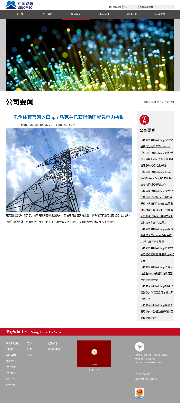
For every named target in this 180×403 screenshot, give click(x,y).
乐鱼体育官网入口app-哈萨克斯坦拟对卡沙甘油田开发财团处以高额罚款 (156, 311)
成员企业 (11, 361)
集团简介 (11, 349)
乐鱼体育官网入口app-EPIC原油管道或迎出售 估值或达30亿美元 (157, 254)
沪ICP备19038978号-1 (143, 374)
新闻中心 (156, 102)
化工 (29, 349)
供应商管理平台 (115, 7)
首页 (145, 102)
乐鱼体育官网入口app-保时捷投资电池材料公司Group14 (156, 143)
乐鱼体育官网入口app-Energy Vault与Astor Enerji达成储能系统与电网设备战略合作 (157, 178)
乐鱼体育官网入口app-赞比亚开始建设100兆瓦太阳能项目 (156, 194)
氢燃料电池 (54, 349)
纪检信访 (11, 385)
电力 (29, 343)
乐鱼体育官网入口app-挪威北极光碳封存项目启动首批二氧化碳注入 (156, 292)
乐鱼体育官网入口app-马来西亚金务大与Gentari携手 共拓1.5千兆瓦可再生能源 (156, 235)
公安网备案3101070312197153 (146, 379)
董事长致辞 (12, 343)
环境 (29, 355)
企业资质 (11, 367)
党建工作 (11, 379)
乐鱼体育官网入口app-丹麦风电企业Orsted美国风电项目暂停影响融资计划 (156, 273)
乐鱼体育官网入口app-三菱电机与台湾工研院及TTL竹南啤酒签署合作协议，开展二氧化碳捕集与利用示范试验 (156, 213)
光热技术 (53, 343)
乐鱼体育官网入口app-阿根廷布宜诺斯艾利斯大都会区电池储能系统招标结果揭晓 (156, 159)
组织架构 (11, 355)
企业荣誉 (11, 373)
